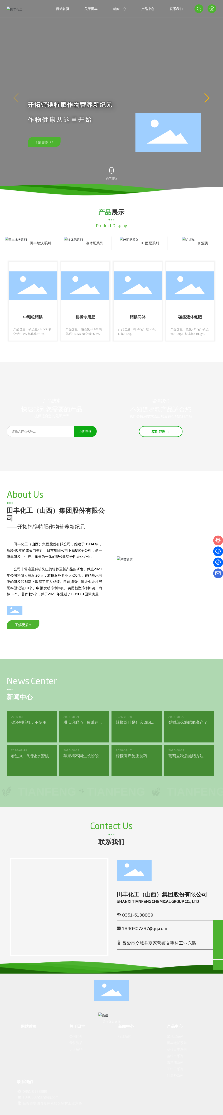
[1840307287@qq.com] (218, 944)
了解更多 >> (44, 141)
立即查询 (85, 440)
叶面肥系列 (150, 242)
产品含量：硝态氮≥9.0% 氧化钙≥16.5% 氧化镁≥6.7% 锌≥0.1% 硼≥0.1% (85, 336)
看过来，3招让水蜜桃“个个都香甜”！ (30, 767)
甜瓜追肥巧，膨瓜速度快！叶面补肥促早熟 (83, 733)
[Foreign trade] (218, 934)
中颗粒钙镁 (33, 319)
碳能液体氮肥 (190, 319)
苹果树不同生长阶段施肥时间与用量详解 (83, 767)
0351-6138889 (137, 923)
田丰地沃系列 (40, 242)
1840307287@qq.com (144, 937)
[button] (207, 98)
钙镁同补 (137, 319)
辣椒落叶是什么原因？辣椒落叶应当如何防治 (135, 733)
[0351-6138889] (218, 925)
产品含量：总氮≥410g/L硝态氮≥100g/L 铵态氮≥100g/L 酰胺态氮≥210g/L (189, 336)
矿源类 (203, 242)
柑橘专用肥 (85, 319)
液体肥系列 (94, 242)
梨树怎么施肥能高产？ (188, 731)
